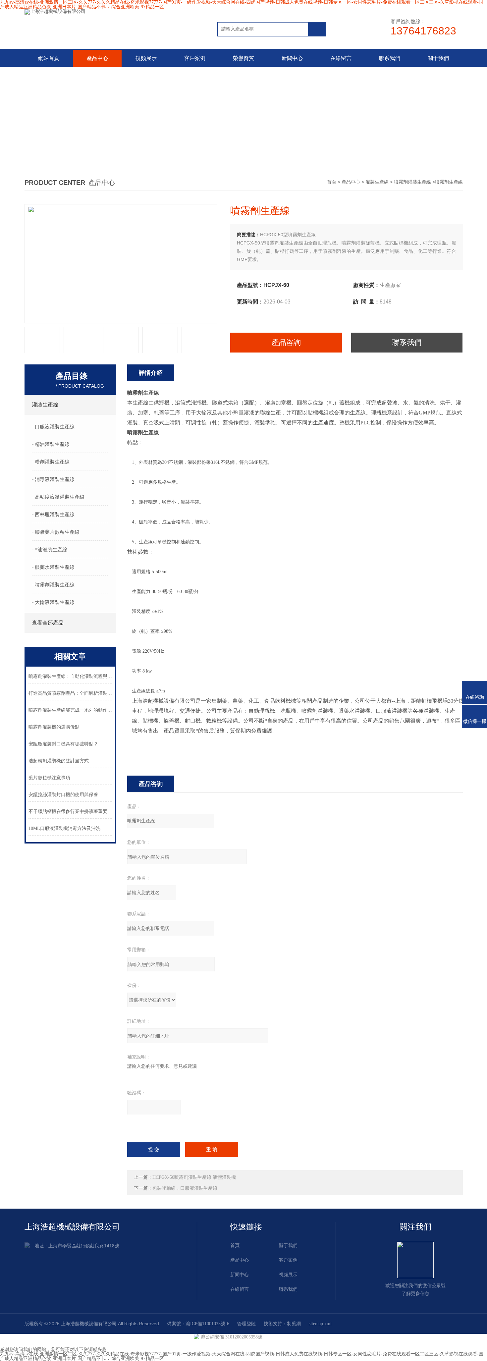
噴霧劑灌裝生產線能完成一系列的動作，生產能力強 (70, 710)
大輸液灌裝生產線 (55, 602)
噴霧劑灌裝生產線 (412, 182)
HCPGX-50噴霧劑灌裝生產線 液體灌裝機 (194, 1177)
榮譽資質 (243, 58)
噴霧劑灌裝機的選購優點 (54, 727)
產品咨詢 (286, 342)
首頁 (331, 182)
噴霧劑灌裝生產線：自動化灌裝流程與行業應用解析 (70, 676)
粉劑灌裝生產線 (52, 461)
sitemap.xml (320, 1323)
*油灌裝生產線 (51, 549)
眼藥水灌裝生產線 (55, 567)
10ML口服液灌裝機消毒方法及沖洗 (64, 828)
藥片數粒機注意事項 (49, 777)
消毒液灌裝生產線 (55, 479)
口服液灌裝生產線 (55, 426)
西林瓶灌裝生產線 (55, 514)
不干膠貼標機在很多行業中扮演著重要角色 (70, 811)
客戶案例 (194, 58)
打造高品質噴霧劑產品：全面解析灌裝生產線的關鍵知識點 (70, 693)
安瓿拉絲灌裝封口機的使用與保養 (63, 794)
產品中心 (97, 58)
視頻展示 (146, 58)
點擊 (107, 405)
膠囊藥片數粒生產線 (57, 532)
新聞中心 (292, 58)
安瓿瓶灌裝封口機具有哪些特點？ (63, 743)
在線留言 (341, 58)
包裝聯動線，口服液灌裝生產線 (184, 1188)
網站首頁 (48, 58)
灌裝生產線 (377, 182)
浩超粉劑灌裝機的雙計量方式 (58, 760)
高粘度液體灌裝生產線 (59, 497)
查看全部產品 (48, 623)
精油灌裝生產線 (52, 444)
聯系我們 (389, 58)
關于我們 (438, 58)
